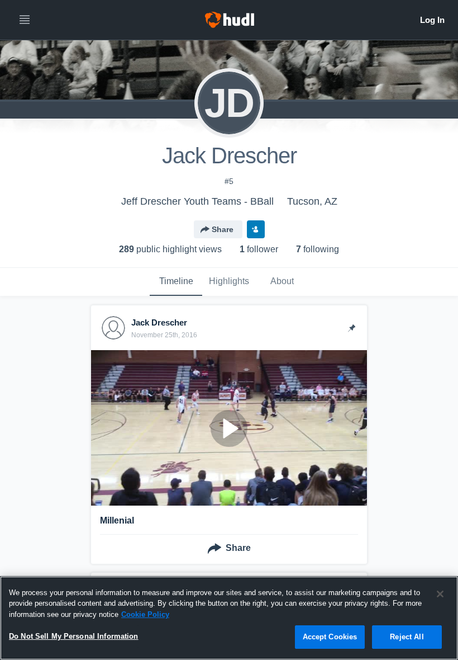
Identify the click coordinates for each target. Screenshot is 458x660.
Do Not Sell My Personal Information (74, 636)
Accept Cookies (330, 637)
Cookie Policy (145, 614)
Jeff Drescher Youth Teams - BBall (197, 201)
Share (222, 229)
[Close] (440, 594)
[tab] (176, 282)
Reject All (406, 637)
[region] (229, 618)
